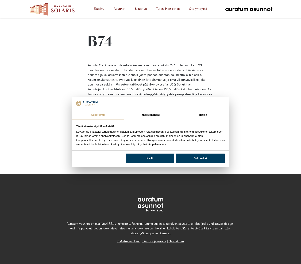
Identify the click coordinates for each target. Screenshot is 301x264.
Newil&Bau (176, 241)
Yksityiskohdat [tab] (150, 114)
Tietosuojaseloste (154, 241)
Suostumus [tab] (98, 114)
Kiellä (149, 158)
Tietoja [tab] (203, 114)
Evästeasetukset (128, 241)
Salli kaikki (200, 158)
